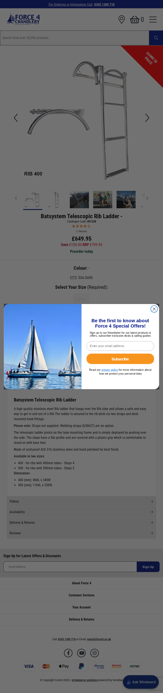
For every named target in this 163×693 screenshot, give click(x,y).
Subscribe (120, 358)
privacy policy (109, 369)
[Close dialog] (154, 309)
